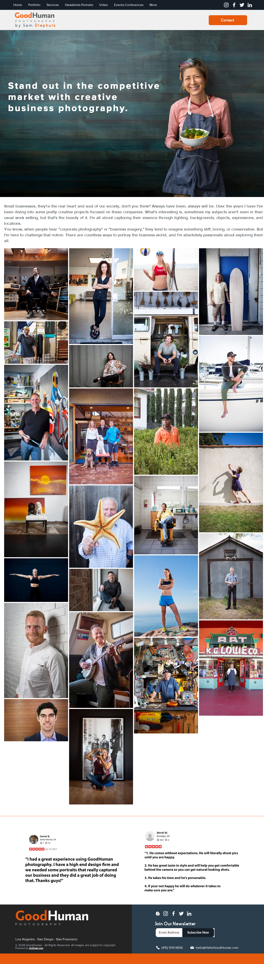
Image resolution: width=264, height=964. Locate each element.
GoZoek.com (36, 948)
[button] (71, 860)
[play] (115, 892)
